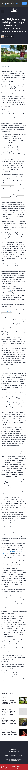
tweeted (10, 290)
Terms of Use (14, 749)
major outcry (20, 194)
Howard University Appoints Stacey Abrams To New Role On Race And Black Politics (9, 732)
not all (8, 403)
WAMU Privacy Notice (14, 751)
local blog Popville (6, 311)
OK (24, 3)
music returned (5, 196)
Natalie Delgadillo (9, 36)
